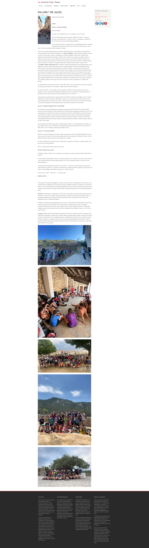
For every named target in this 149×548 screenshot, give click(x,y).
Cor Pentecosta (48, 6)
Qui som (41, 6)
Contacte (83, 6)
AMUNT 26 (72, 6)
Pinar (78, 6)
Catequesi (56, 6)
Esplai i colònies (64, 6)
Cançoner (97, 13)
